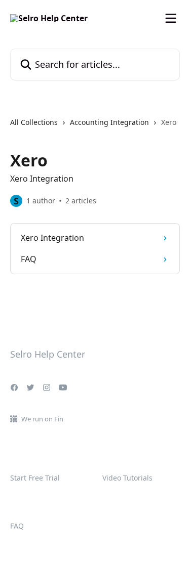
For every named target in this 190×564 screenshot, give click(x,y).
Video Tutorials (127, 478)
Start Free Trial (35, 478)
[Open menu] (171, 18)
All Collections (34, 122)
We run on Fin (42, 418)
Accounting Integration (109, 122)
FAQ (17, 526)
